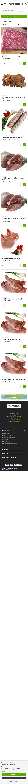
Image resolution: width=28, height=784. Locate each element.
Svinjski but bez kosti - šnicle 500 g (12, 339)
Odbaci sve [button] (14, 778)
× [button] (26, 762)
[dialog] (14, 772)
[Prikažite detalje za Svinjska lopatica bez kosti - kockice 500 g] (14, 161)
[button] (23, 4)
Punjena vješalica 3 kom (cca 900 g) (13, 137)
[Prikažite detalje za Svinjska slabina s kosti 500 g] (14, 242)
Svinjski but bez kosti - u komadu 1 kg (13, 379)
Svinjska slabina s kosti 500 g (11, 258)
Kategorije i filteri (14, 16)
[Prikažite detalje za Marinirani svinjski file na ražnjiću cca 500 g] (14, 81)
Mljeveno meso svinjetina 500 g (11, 57)
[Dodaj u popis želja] (21, 63)
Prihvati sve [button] (14, 774)
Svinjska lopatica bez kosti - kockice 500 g (13, 178)
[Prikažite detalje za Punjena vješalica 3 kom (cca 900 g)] (14, 121)
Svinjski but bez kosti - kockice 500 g (13, 299)
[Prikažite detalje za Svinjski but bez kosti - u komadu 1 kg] (14, 363)
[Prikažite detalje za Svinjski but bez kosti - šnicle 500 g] (14, 323)
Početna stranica (5, 10)
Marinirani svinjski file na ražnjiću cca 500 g (13, 98)
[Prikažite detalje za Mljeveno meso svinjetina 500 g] (14, 40)
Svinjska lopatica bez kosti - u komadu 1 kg (14, 219)
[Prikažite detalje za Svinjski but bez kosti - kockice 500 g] (14, 283)
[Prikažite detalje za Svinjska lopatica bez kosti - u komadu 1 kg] (14, 202)
